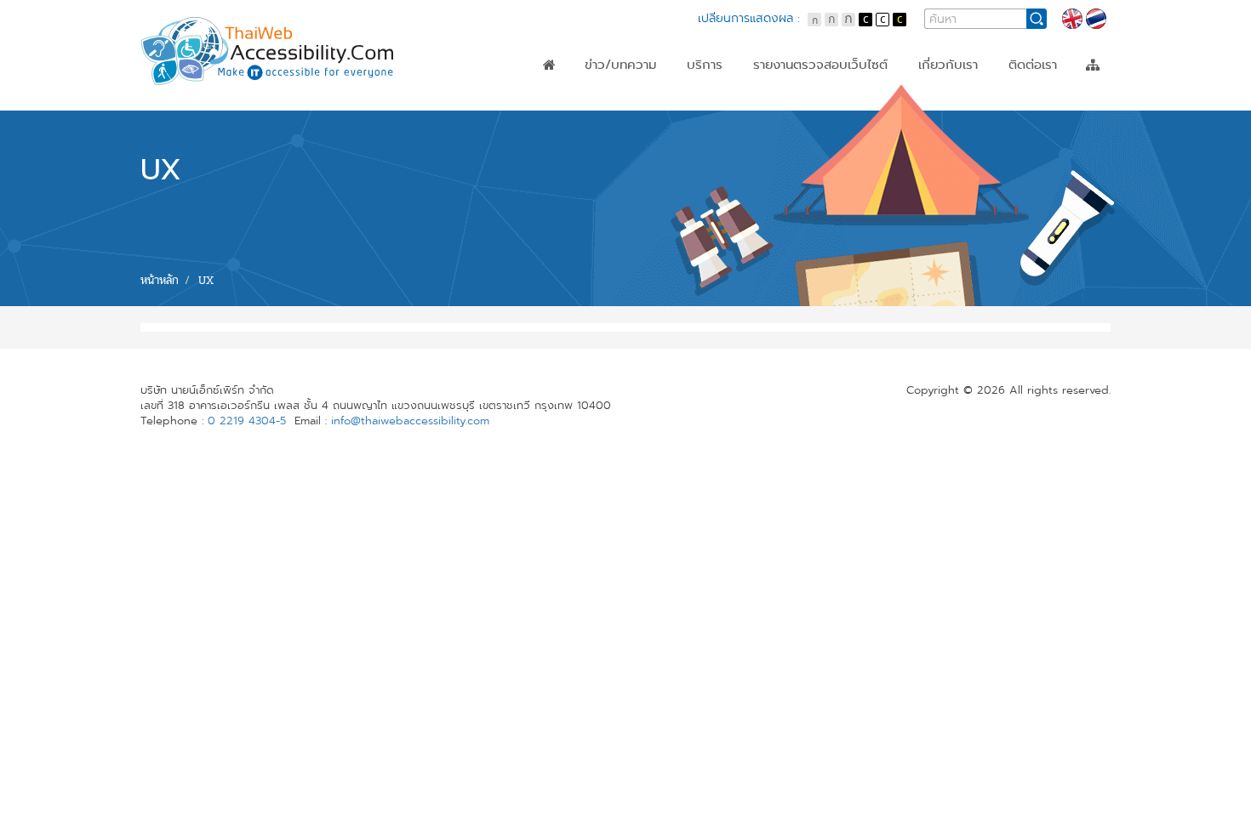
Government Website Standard (849, 108)
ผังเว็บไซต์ (1093, 64)
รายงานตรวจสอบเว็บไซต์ (820, 64)
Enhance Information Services (845, 123)
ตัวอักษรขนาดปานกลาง (831, 19)
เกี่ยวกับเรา (948, 64)
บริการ (705, 64)
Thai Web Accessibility (268, 51)
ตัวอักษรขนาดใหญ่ (848, 19)
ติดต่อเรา (1032, 64)
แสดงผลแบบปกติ (882, 19)
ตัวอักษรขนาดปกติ (814, 19)
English (1072, 19)
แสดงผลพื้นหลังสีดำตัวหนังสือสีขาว (865, 19)
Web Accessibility (807, 92)
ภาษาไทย (1096, 19)
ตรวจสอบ (714, 92)
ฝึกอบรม (710, 108)
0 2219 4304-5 (247, 421)
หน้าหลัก (549, 64)
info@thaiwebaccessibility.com (410, 421)
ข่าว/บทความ (620, 64)
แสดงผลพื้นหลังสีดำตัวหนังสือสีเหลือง (899, 19)
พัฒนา (705, 123)
